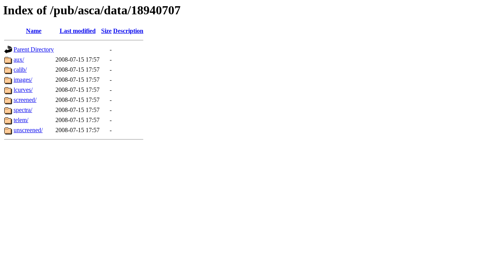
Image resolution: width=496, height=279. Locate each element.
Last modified (78, 31)
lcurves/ (23, 89)
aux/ (19, 59)
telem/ (21, 120)
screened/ (25, 99)
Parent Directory (34, 49)
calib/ (20, 69)
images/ (23, 79)
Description (128, 31)
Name (33, 31)
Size (106, 31)
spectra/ (23, 110)
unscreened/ (28, 130)
